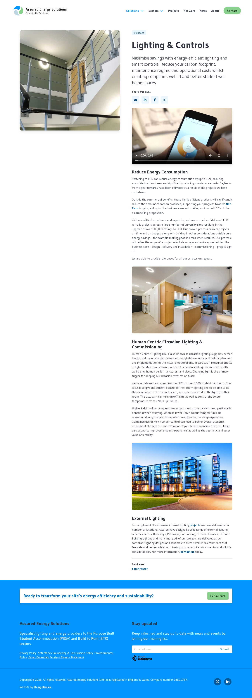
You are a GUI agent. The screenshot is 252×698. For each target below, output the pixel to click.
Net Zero (189, 11)
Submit (224, 649)
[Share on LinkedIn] (145, 100)
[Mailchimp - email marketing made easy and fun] (142, 658)
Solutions (132, 11)
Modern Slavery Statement (67, 657)
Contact (232, 11)
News (203, 11)
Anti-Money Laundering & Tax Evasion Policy (65, 653)
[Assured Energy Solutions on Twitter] (217, 681)
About (215, 11)
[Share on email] (135, 100)
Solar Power (140, 568)
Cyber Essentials (38, 657)
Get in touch (218, 596)
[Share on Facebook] (154, 100)
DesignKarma (42, 687)
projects (195, 525)
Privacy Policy (28, 653)
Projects (173, 11)
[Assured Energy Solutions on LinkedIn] (227, 681)
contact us (187, 551)
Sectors (154, 11)
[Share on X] (164, 100)
